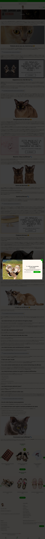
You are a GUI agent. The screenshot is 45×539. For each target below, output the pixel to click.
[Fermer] (42, 260)
